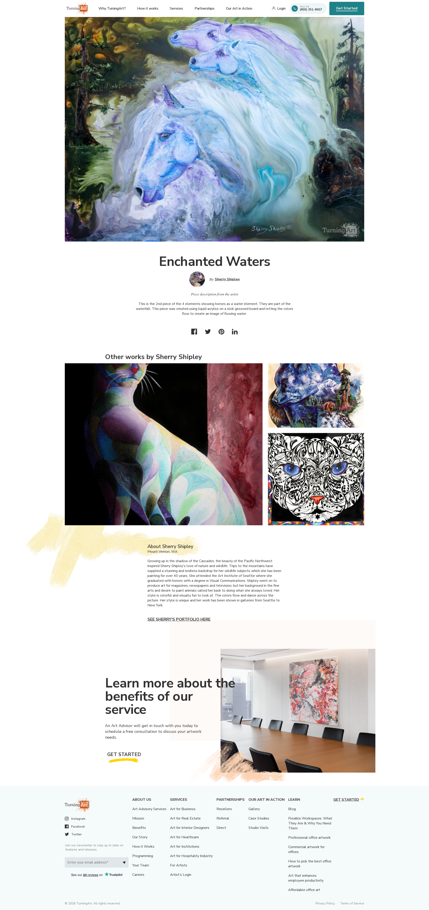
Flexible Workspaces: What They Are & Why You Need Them (310, 823)
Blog (292, 809)
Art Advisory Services (149, 809)
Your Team (140, 865)
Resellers (224, 809)
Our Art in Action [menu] (239, 8)
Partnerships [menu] (204, 8)
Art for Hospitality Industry (191, 855)
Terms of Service (352, 903)
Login (281, 8)
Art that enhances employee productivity (306, 878)
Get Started (347, 8)
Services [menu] (176, 8)
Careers (138, 874)
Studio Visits (258, 827)
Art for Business (183, 809)
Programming (142, 855)
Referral (223, 818)
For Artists (178, 865)
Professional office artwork (309, 837)
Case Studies (258, 818)
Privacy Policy (325, 903)
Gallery (254, 809)
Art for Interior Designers (189, 827)
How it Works (143, 846)
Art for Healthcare (184, 837)
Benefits (139, 827)
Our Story (139, 837)
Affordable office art (304, 889)
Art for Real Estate (185, 818)
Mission (138, 818)
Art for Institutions (184, 846)
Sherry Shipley (227, 279)
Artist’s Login (180, 874)
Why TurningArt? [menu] (112, 8)
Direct (221, 827)
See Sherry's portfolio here (178, 619)
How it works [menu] (147, 8)
